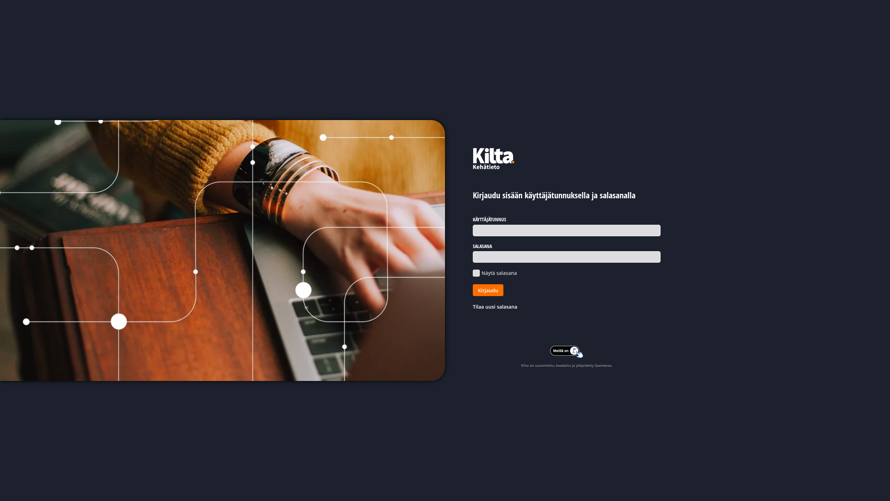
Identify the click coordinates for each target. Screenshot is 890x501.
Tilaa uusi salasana (495, 306)
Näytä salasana (499, 273)
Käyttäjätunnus (489, 219)
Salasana (482, 246)
